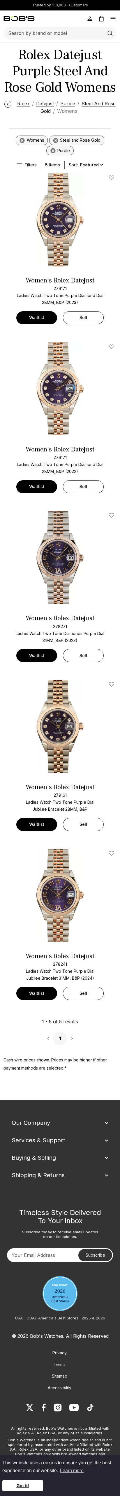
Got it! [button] (23, 1485)
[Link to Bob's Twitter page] (29, 1407)
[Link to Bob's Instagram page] (57, 1407)
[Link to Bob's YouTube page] (74, 1407)
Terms (60, 1364)
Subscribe (95, 1255)
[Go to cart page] (101, 18)
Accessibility (59, 1387)
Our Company (31, 1122)
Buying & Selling (34, 1157)
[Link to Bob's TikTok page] (90, 1407)
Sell (83, 317)
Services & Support (38, 1140)
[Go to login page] (90, 18)
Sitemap (59, 1376)
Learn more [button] (72, 1470)
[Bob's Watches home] (19, 18)
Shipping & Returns (38, 1175)
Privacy (59, 1352)
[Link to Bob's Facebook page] (43, 1407)
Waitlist (36, 317)
